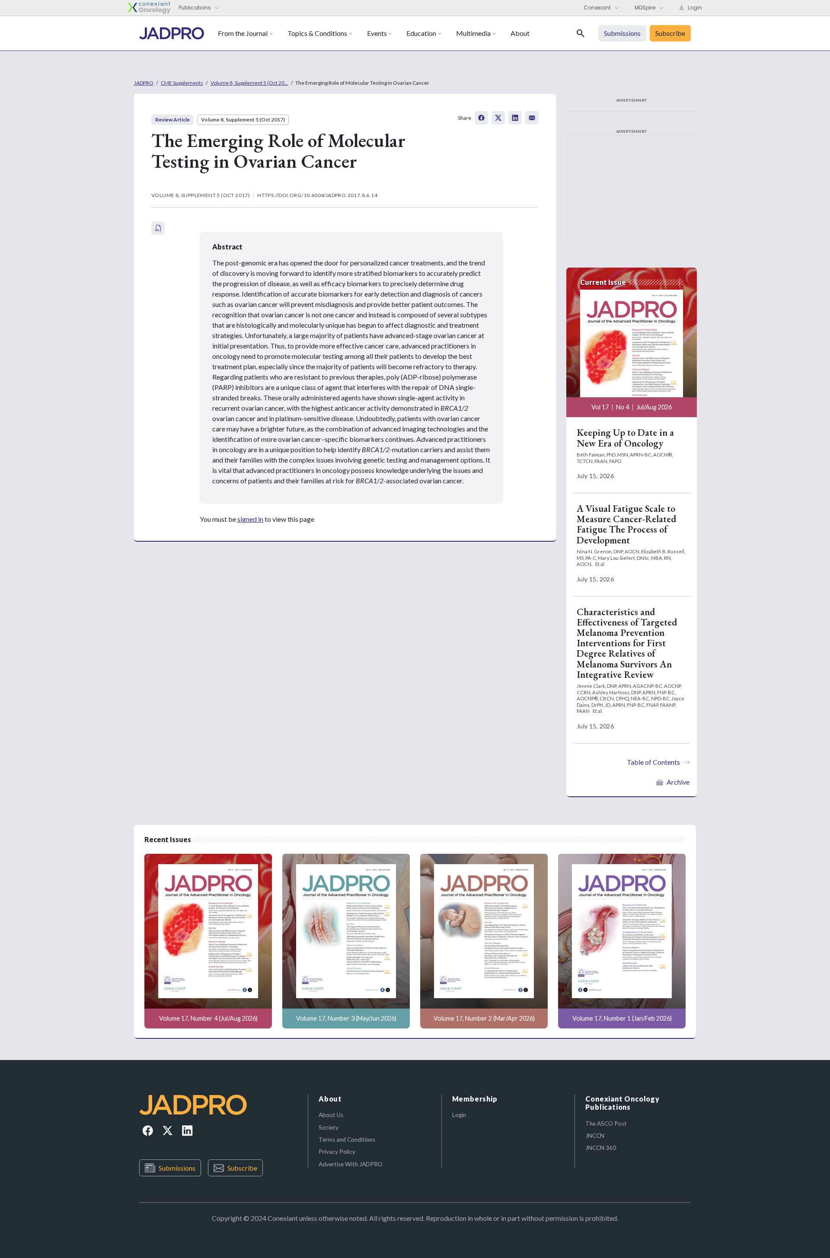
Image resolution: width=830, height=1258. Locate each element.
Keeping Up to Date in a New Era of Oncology (625, 437)
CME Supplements (182, 83)
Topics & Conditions (317, 33)
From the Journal (243, 33)
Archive (678, 782)
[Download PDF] (158, 228)
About (520, 33)
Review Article (172, 119)
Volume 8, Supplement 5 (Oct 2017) (243, 119)
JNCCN (594, 1135)
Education (421, 33)
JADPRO (143, 83)
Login (459, 1114)
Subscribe (242, 1168)
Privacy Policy (337, 1151)
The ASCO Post (606, 1123)
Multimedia (473, 33)
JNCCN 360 (600, 1147)
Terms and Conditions (347, 1139)
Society (328, 1127)
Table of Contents (653, 762)
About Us (331, 1114)
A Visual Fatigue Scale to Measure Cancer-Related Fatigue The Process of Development (626, 524)
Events (377, 33)
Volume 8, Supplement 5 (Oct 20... (249, 83)
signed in (250, 519)
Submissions (177, 1168)
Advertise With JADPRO (351, 1164)
